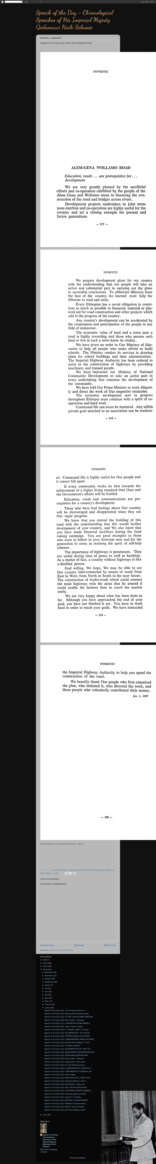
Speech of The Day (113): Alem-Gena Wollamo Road (64, 1110)
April (47, 998)
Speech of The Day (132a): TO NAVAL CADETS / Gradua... (67, 1030)
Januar (48, 1008)
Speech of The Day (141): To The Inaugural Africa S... (65, 1010)
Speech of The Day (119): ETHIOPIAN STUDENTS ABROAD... (68, 1091)
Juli (46, 988)
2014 (45, 966)
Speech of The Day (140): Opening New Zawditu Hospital (66, 1014)
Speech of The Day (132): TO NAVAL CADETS (62, 1046)
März (47, 1001)
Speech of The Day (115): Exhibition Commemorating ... (66, 1103)
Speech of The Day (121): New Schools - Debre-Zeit (64, 1084)
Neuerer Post (47, 945)
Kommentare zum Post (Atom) (61, 950)
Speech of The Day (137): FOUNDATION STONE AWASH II (67, 1023)
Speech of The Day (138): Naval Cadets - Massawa (64, 1020)
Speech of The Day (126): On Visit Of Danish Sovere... (65, 1065)
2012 (45, 1115)
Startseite (79, 945)
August (48, 985)
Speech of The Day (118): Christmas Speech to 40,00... (65, 1094)
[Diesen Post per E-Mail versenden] (65, 873)
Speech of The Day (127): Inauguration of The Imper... (65, 1062)
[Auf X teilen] (70, 873)
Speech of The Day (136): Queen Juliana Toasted (63, 1026)
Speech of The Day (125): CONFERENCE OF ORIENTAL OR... (68, 1071)
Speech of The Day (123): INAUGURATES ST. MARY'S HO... (67, 1078)
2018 (45, 960)
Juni (47, 992)
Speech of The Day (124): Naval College (60, 1075)
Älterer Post (110, 945)
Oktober (48, 979)
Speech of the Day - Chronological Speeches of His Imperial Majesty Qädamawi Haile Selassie (51, 1140)
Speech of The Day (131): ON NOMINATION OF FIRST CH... (68, 1049)
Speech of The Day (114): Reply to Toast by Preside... (65, 1107)
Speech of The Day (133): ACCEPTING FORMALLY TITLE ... (67, 1042)
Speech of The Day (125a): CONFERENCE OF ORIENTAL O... (68, 1068)
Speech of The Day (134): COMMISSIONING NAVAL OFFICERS (69, 1039)
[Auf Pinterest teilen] (75, 873)
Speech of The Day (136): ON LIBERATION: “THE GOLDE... (67, 1033)
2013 (45, 969)
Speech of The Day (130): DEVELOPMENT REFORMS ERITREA (69, 1052)
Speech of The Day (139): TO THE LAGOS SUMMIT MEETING (68, 1017)
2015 (45, 963)
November (49, 976)
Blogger (83, 1158)
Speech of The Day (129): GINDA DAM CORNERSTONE (66, 1055)
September (49, 982)
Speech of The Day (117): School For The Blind (62, 1097)
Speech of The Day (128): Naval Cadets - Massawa (64, 1058)
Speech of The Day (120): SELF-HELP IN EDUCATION (65, 1087)
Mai (46, 995)
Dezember (49, 972)
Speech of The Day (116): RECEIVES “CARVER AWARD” (66, 1100)
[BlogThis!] (68, 873)
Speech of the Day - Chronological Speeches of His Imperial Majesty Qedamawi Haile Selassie (74, 20)
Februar (48, 1004)
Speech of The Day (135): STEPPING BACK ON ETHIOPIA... (67, 1036)
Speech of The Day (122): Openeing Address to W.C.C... (66, 1081)
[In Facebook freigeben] (72, 873)
